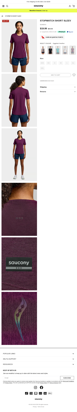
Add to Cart (55, 75)
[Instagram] (35, 387)
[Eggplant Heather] (72, 50)
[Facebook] (41, 387)
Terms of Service (54, 382)
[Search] (7, 6)
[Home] (2, 16)
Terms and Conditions (68, 381)
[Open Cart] (73, 6)
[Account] (70, 6)
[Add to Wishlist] (73, 75)
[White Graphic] (65, 50)
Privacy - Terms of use (38, 406)
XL (73, 63)
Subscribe (67, 378)
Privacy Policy (8, 382)
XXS (42, 63)
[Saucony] (38, 6)
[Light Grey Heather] (43, 50)
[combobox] (31, 378)
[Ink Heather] (58, 50)
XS (48, 63)
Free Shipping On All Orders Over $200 (38, 1)
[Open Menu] (3, 6)
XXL (42, 68)
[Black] (50, 50)
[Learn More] (61, 32)
